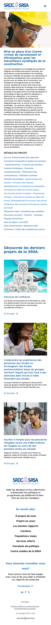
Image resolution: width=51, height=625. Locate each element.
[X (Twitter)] (28, 592)
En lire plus (9, 313)
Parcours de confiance (17, 296)
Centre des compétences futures (30, 229)
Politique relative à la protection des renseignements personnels (25, 607)
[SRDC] (16, 5)
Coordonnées (23, 586)
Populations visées (26, 536)
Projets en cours (25, 520)
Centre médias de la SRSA (25, 551)
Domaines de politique (25, 546)
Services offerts (25, 541)
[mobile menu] (45, 4)
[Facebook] (25, 592)
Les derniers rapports (25, 525)
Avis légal (25, 602)
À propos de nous (25, 515)
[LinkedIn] (22, 592)
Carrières (25, 531)
